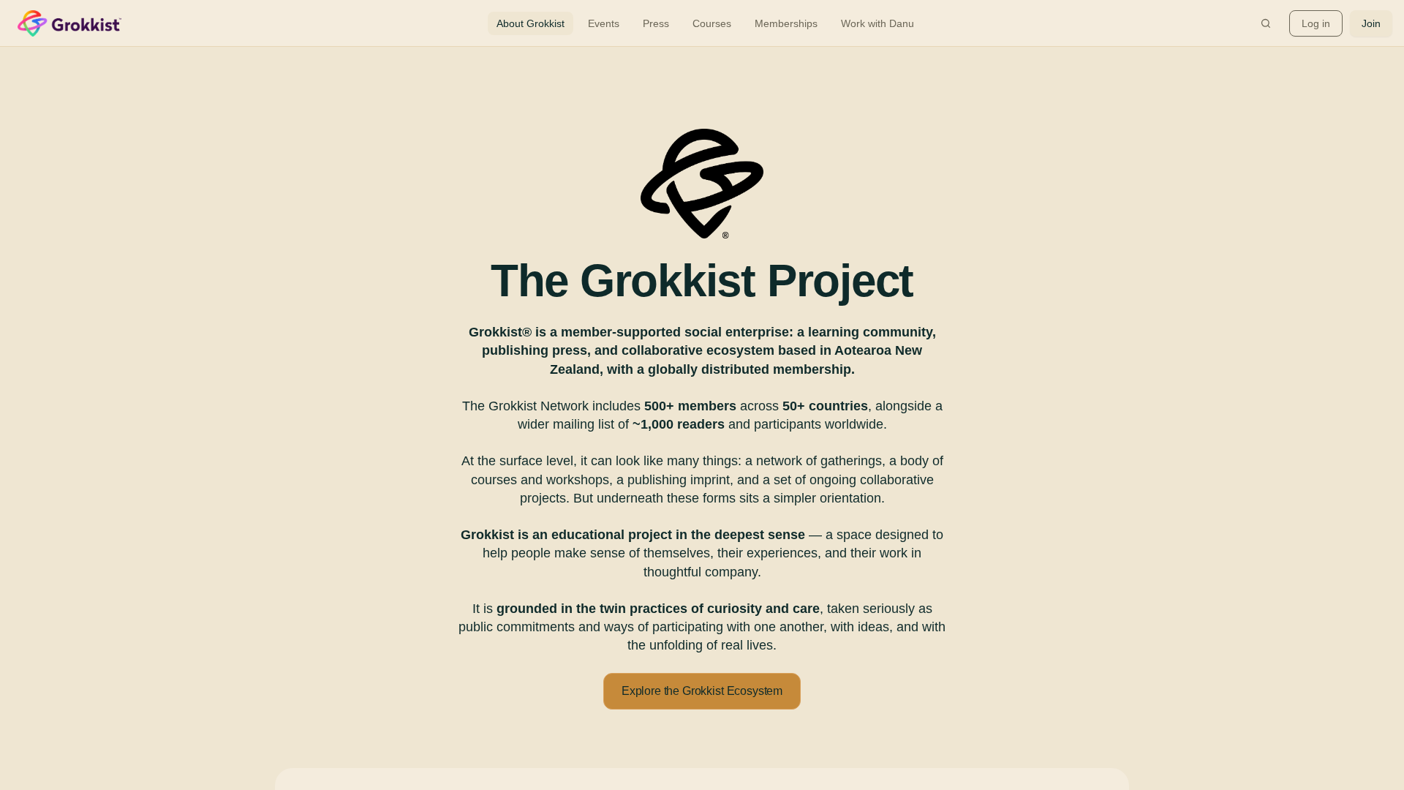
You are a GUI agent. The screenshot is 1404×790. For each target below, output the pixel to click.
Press (656, 23)
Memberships (786, 23)
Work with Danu (877, 23)
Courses (711, 23)
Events (603, 23)
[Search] (1265, 23)
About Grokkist (531, 23)
